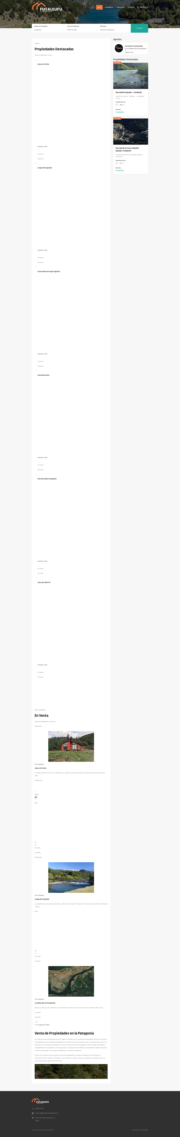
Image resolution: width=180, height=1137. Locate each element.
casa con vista (43, 64)
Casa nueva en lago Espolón (49, 271)
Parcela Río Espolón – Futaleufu (129, 92)
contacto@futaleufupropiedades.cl (136, 49)
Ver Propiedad (39, 764)
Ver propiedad (130, 84)
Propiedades (109, 7)
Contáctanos (39, 1074)
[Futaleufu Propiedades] (47, 12)
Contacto (131, 7)
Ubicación (103, 26)
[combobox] (48, 30)
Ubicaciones (120, 7)
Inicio (99, 7)
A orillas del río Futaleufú (45, 1003)
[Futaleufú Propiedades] (119, 51)
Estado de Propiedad (40, 26)
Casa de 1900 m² (44, 582)
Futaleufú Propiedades (134, 46)
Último (47, 1025)
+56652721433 (143, 7)
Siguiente (42, 1025)
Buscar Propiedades (41, 1077)
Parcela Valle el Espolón (47, 479)
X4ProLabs (144, 1130)
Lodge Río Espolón (45, 168)
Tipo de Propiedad (73, 26)
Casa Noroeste (43, 375)
